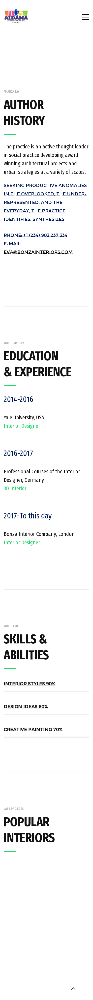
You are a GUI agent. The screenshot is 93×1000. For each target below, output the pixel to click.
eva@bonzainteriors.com (38, 252)
